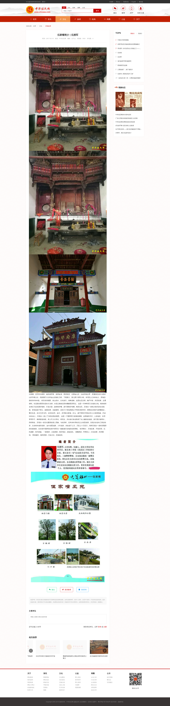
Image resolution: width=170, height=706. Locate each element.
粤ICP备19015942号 (104, 702)
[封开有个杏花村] (95, 647)
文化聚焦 (62, 677)
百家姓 (45, 687)
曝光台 (118, 2)
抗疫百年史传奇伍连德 (129, 109)
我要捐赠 (78, 687)
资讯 (49, 19)
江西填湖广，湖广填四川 (125, 69)
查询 (97, 11)
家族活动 (46, 682)
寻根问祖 (46, 685)
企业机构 (94, 682)
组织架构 (30, 680)
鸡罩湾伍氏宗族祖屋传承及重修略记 (129, 44)
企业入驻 (94, 677)
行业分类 (94, 680)
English (134, 2)
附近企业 (94, 685)
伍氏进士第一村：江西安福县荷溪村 (129, 78)
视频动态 (122, 87)
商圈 (108, 19)
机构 (94, 19)
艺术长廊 (62, 687)
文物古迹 (62, 682)
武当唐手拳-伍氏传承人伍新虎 (124, 125)
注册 (105, 627)
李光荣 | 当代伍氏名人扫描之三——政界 (130, 48)
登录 (99, 627)
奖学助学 (78, 680)
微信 (53, 589)
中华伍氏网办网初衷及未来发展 (125, 122)
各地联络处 (30, 687)
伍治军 (120, 57)
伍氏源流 (62, 680)
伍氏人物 (62, 685)
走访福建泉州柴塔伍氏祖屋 (65, 656)
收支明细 (109, 677)
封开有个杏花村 (88, 656)
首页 (34, 19)
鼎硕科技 (120, 702)
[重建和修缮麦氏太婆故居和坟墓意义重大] (41, 647)
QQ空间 (84, 589)
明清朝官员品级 (122, 65)
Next (105, 651)
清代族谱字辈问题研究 (124, 61)
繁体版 (141, 2)
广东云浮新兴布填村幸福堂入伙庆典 (126, 118)
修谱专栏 (62, 690)
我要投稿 (126, 2)
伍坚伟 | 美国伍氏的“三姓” (126, 74)
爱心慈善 (78, 682)
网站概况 (30, 677)
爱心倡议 (78, 677)
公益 (123, 19)
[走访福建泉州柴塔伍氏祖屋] (68, 647)
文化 (64, 19)
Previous (31, 651)
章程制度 (30, 682)
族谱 (79, 19)
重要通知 (46, 677)
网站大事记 (30, 685)
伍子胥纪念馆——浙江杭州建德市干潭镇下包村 (129, 129)
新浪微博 (68, 589)
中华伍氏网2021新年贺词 (123, 115)
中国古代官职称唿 (123, 40)
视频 (44, 690)
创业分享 (94, 690)
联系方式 (30, 690)
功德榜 (111, 2)
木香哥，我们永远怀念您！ (123, 133)
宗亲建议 (109, 682)
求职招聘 (94, 687)
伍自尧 (120, 53)
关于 (138, 19)
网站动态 (46, 680)
